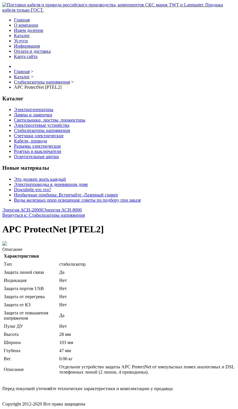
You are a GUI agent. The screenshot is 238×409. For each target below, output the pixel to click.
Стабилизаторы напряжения (42, 130)
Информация (27, 46)
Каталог (22, 35)
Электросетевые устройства (41, 125)
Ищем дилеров (28, 30)
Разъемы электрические (37, 146)
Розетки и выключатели (37, 151)
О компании (26, 25)
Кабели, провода (30, 140)
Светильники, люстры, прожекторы (49, 119)
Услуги (21, 40)
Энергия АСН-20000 (22, 209)
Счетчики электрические (39, 135)
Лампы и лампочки (33, 114)
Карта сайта (25, 56)
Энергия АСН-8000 (62, 209)
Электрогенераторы (33, 109)
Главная (22, 19)
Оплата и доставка (32, 51)
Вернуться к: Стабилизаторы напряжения (43, 215)
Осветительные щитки (36, 156)
